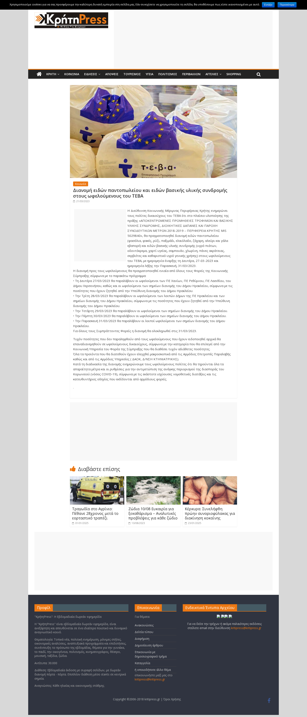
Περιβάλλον (191, 74)
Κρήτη (51, 74)
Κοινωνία (71, 74)
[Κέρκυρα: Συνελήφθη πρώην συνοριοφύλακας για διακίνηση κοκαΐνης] (210, 478)
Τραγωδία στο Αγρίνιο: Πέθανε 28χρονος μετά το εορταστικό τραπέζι (95, 513)
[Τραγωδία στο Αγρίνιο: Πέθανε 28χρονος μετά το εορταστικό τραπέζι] (97, 478)
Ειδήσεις (90, 74)
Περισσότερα (287, 4)
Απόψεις (111, 74)
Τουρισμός (132, 74)
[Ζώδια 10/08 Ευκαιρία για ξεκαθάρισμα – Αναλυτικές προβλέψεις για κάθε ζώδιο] (153, 478)
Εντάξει (268, 4)
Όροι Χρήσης (172, 699)
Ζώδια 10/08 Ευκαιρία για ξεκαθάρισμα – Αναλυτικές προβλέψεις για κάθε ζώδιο (153, 513)
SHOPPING (233, 74)
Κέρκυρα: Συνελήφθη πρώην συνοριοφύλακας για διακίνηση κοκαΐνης (210, 513)
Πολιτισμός (167, 74)
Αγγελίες (212, 74)
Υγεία (149, 74)
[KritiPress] (71, 15)
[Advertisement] (193, 39)
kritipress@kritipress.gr (150, 679)
